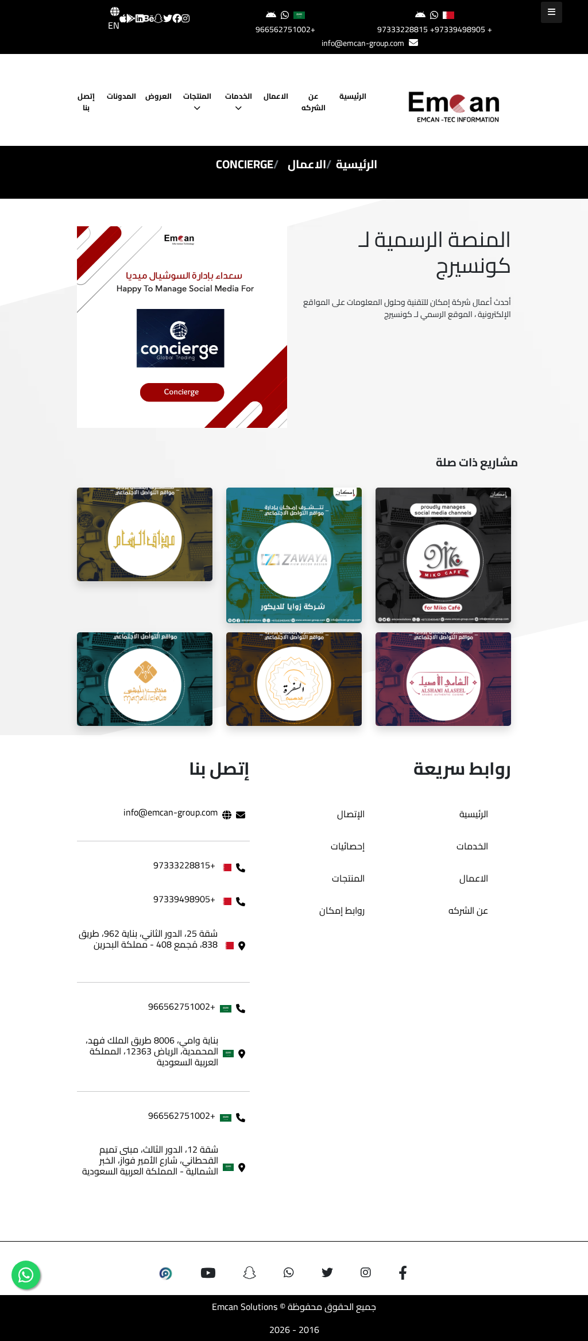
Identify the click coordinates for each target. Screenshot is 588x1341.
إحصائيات (348, 846)
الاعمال (276, 96)
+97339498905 (457, 29)
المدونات (121, 96)
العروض (158, 96)
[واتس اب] (25, 1275)
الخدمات (238, 96)
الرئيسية (352, 96)
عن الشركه (314, 101)
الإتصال (351, 813)
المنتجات (197, 96)
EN (113, 25)
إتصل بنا (86, 101)
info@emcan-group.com (363, 43)
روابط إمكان (342, 910)
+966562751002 (285, 29)
